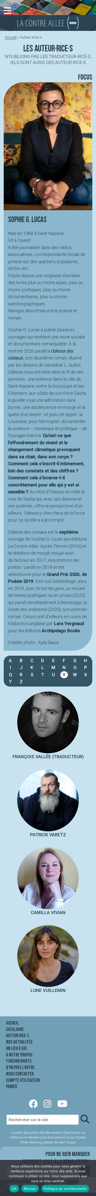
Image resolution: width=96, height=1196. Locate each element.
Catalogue (15, 1029)
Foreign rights (19, 1061)
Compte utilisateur (23, 1080)
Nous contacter (20, 1074)
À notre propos (19, 1055)
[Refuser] (89, 1177)
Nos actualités (19, 1042)
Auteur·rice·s (17, 1036)
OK (14, 1189)
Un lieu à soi (16, 1048)
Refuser (30, 1189)
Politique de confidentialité (65, 1189)
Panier (11, 1087)
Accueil (10, 37)
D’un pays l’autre (20, 1067)
